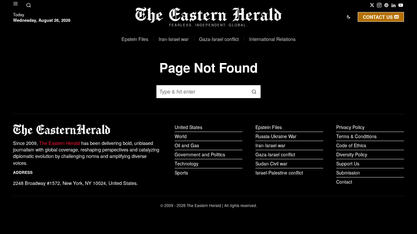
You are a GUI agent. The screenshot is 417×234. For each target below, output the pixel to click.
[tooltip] (372, 5)
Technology (186, 163)
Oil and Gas (187, 145)
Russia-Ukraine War (275, 136)
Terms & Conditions (356, 136)
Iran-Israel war (270, 145)
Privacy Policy (350, 127)
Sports (181, 172)
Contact (344, 181)
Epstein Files (268, 127)
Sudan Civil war (271, 163)
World (181, 136)
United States (188, 127)
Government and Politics (200, 154)
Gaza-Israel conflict (275, 154)
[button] (254, 91)
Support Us (347, 163)
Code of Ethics (351, 145)
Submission (348, 172)
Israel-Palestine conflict (279, 172)
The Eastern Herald (59, 142)
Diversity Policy (351, 154)
